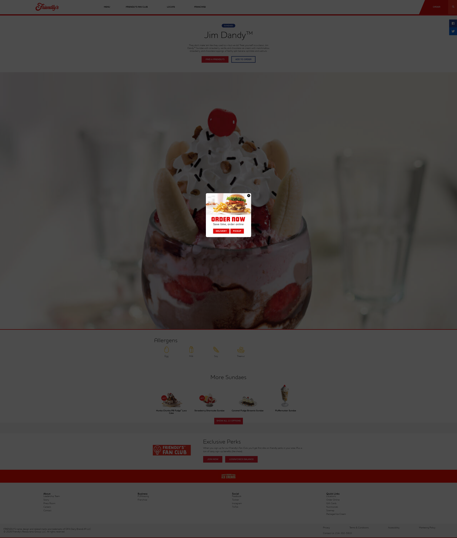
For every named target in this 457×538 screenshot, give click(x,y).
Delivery (221, 231)
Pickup (237, 231)
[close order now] (248, 195)
